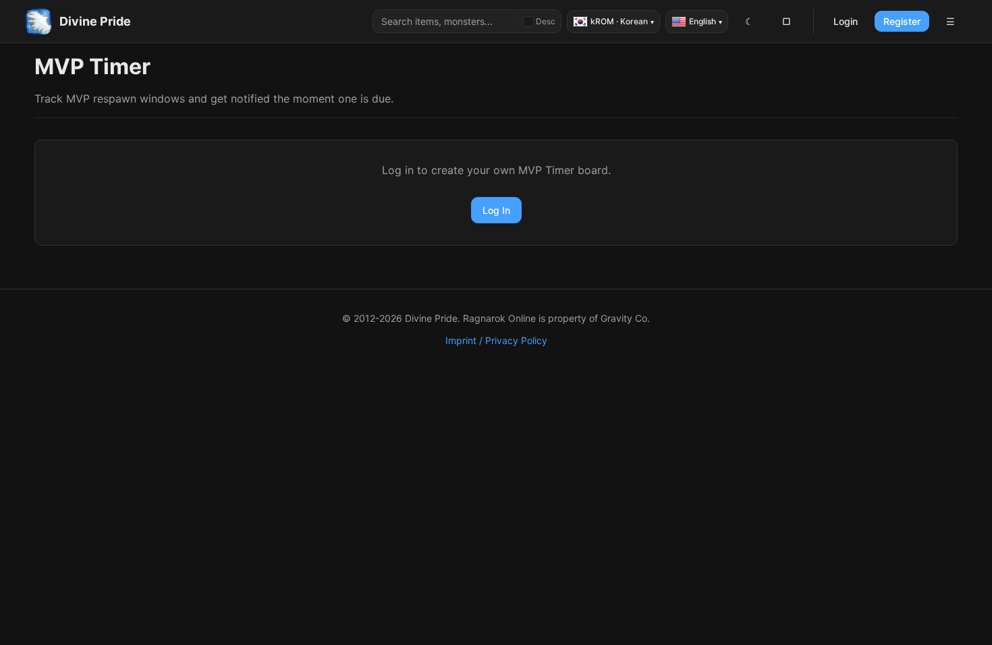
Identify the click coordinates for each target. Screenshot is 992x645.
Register (901, 21)
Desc (545, 21)
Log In (496, 210)
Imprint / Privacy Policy (496, 340)
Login (845, 21)
